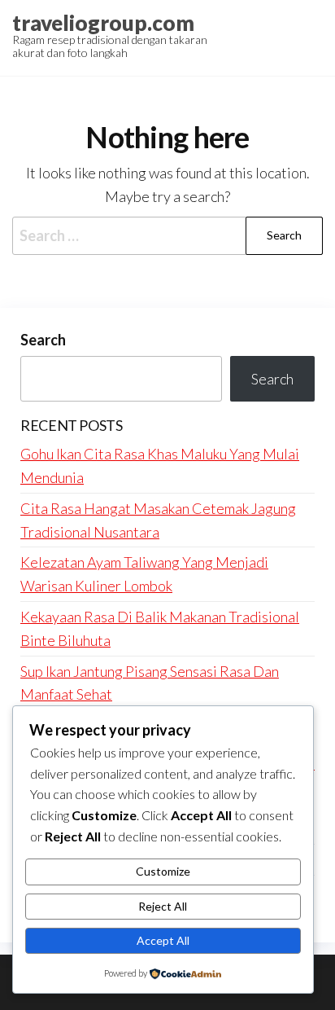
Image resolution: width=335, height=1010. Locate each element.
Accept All (163, 940)
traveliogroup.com (103, 23)
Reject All (162, 906)
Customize (163, 871)
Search (43, 340)
